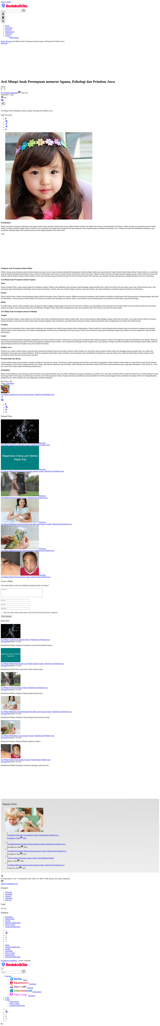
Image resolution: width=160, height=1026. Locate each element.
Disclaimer (9, 917)
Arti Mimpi (10, 383)
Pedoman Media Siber (12, 923)
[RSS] (6, 941)
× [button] (2, 968)
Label (7, 998)
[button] (23, 10)
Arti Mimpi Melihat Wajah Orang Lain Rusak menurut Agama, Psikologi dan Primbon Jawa (32, 471)
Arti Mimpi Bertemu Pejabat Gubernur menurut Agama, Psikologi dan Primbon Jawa (36, 844)
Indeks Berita (9, 919)
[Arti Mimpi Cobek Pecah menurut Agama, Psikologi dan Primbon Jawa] (20, 443)
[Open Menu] (3, 18)
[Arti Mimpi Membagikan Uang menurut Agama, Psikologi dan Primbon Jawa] (20, 548)
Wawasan (4, 43)
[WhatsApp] (6, 129)
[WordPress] (6, 937)
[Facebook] (5, 119)
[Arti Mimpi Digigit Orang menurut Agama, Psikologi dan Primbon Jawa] (20, 575)
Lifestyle (8, 896)
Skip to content (6, 2)
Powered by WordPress (9, 960)
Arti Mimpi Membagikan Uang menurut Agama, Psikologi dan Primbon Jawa (27, 550)
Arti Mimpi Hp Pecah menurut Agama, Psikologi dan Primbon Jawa (24, 498)
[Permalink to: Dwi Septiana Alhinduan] (3, 90)
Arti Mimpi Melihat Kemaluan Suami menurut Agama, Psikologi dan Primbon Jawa (36, 865)
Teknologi (8, 898)
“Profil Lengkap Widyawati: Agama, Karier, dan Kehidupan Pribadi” (30, 858)
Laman (7, 1000)
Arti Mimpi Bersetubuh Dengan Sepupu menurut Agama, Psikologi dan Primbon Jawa (36, 851)
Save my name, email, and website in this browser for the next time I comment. (30, 612)
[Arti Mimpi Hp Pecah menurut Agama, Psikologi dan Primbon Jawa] (20, 496)
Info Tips (8, 900)
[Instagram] (6, 939)
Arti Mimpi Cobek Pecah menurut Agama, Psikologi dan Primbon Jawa (25, 445)
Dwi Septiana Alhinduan (9, 93)
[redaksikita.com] (14, 8)
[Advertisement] (80, 62)
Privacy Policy (10, 925)
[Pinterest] (6, 935)
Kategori (8, 976)
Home (7, 945)
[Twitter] (6, 122)
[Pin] (6, 127)
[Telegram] (6, 124)
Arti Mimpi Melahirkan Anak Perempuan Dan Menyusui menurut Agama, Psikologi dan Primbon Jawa (36, 524)
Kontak (7, 921)
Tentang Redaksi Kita (12, 927)
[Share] (3, 103)
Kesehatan (8, 894)
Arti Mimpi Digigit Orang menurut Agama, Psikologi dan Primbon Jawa (26, 577)
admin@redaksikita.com (9, 884)
